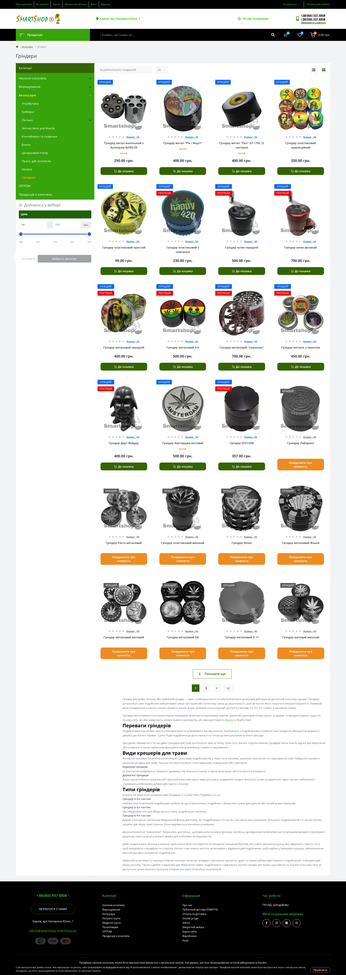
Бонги (26, 145)
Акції (185, 940)
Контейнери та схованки (39, 136)
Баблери (28, 112)
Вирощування (29, 87)
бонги (229, 720)
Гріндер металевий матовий (124, 637)
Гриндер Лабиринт (300, 443)
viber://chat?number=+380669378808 (297, 923)
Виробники (189, 936)
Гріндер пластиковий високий (182, 543)
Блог (94, 4)
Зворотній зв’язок (193, 927)
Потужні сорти (111, 918)
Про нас (187, 905)
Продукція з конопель (35, 194)
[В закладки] (151, 82)
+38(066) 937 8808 (313, 15)
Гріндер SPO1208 (242, 443)
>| (228, 688)
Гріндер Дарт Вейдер (124, 443)
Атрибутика (30, 103)
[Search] (273, 35)
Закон (56, 4)
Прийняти (320, 970)
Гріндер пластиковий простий (123, 247)
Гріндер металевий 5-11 (242, 637)
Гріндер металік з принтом (300, 347)
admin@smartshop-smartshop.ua (52, 930)
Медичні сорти (111, 922)
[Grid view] (323, 70)
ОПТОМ (25, 186)
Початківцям (110, 927)
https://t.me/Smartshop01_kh (287, 923)
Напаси (27, 169)
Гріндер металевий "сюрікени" (242, 347)
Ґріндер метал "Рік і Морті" (182, 143)
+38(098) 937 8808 (313, 19)
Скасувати (28, 259)
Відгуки (105, 4)
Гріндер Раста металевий (124, 543)
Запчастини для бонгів (38, 128)
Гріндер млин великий (300, 247)
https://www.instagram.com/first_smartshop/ (277, 923)
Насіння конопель (32, 78)
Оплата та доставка (194, 914)
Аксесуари (27, 46)
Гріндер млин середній (241, 247)
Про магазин (24, 4)
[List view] (313, 70)
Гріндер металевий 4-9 (183, 347)
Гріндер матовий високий (300, 637)
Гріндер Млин (242, 543)
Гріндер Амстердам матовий (182, 443)
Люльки (27, 120)
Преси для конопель (36, 161)
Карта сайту (189, 931)
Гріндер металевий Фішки (300, 543)
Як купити (42, 4)
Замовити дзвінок (313, 22)
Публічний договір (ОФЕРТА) (200, 909)
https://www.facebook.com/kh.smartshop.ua (267, 923)
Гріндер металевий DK (183, 637)
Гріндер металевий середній (123, 347)
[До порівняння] (146, 82)
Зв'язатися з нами (53, 909)
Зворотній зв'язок (75, 4)
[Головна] (17, 46)
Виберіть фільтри (64, 259)
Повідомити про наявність (300, 464)
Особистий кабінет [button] (318, 4)
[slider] (21, 234)
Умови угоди (190, 918)
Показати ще (215, 674)
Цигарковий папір (35, 153)
